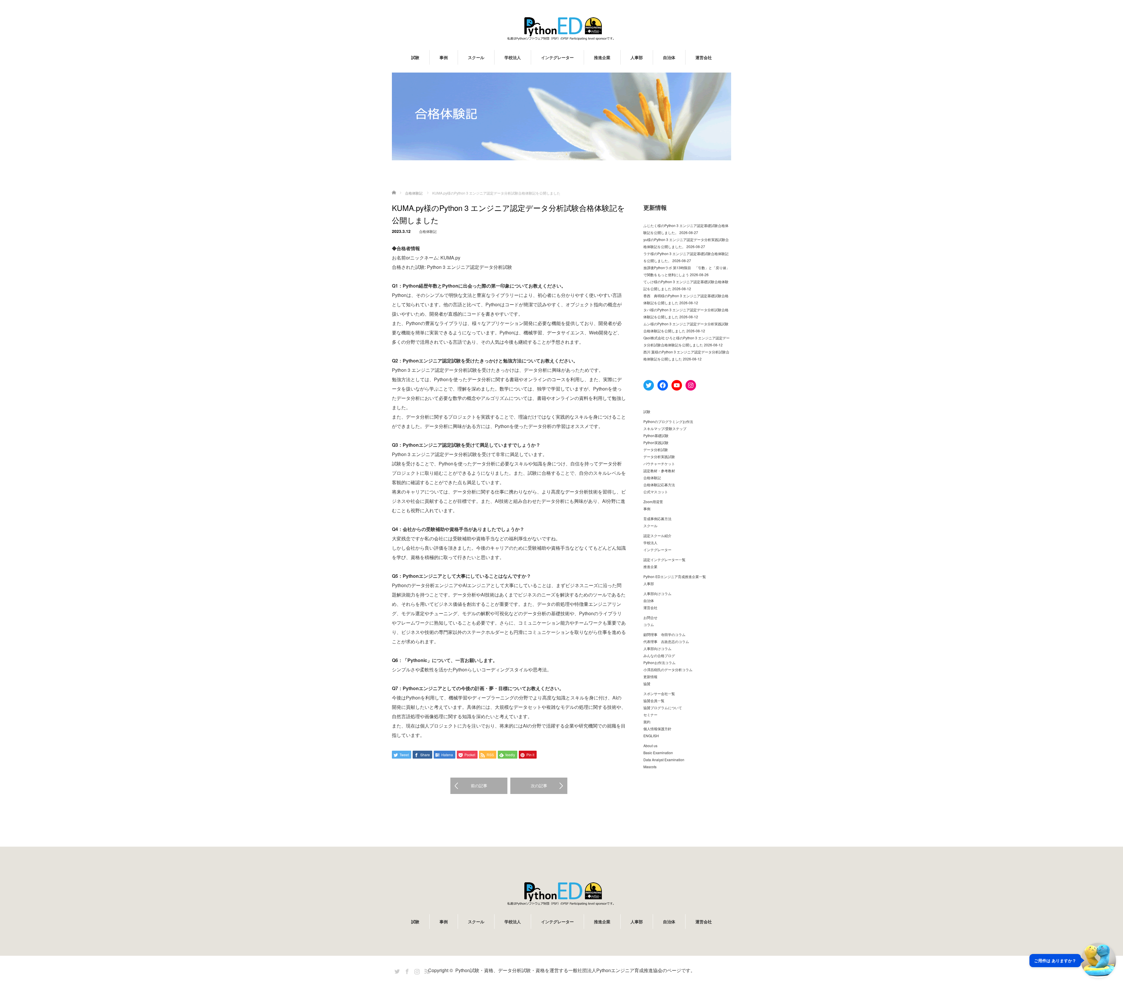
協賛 (646, 683)
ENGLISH (651, 735)
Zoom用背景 (653, 501)
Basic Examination (658, 752)
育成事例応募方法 (657, 518)
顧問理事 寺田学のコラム (664, 634)
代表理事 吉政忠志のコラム (666, 641)
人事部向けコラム (657, 593)
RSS (426, 970)
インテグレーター (557, 57)
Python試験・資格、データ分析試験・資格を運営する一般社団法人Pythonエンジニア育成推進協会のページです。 (575, 970)
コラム (648, 624)
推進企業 (602, 57)
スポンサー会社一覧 (659, 693)
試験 (415, 57)
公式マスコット (655, 491)
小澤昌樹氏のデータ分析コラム (668, 669)
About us (650, 745)
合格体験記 (428, 231)
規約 (646, 721)
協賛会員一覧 (653, 700)
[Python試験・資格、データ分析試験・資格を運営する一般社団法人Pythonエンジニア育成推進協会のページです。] (561, 28)
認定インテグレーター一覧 (664, 559)
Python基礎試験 (656, 435)
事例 (444, 57)
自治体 (669, 57)
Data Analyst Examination (663, 759)
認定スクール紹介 (657, 535)
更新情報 (650, 676)
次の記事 (539, 785)
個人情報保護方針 (657, 728)
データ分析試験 (655, 449)
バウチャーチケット (659, 463)
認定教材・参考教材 (659, 470)
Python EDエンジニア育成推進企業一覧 (674, 576)
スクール (476, 57)
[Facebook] (406, 970)
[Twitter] (396, 970)
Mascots (650, 766)
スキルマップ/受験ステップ (664, 428)
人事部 (637, 57)
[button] (1072, 960)
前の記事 (479, 785)
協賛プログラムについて (662, 707)
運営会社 (703, 57)
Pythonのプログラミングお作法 (668, 421)
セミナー (650, 714)
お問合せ (650, 617)
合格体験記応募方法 (659, 484)
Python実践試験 (656, 442)
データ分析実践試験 (659, 456)
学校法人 (512, 57)
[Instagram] (416, 970)
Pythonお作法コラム (659, 662)
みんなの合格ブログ (659, 655)
